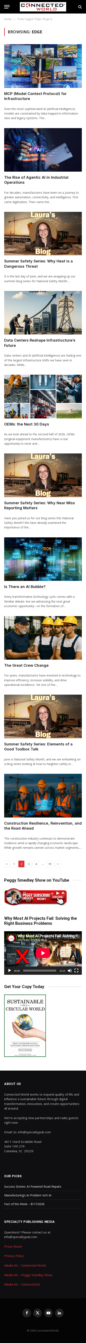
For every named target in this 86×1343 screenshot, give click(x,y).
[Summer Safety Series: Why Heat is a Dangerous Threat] (43, 233)
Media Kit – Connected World (25, 1265)
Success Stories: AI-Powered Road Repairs (32, 1186)
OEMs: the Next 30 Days (26, 424)
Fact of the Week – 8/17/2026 (24, 1204)
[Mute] (70, 971)
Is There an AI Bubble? (25, 586)
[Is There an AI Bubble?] (43, 559)
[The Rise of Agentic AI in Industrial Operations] (43, 150)
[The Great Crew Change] (43, 638)
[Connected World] (43, 7)
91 (50, 864)
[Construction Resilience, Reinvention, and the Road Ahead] (43, 795)
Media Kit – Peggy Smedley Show (28, 1275)
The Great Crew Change (26, 665)
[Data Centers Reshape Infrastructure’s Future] (43, 313)
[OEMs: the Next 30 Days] (43, 396)
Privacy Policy (14, 1256)
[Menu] (7, 6)
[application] (43, 953)
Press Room (13, 1246)
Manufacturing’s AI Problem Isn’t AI (27, 1195)
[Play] (10, 971)
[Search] (79, 6)
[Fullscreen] (76, 971)
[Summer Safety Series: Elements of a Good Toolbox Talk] (43, 716)
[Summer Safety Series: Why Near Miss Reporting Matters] (43, 475)
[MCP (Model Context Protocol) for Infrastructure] (43, 66)
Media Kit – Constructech (22, 1284)
